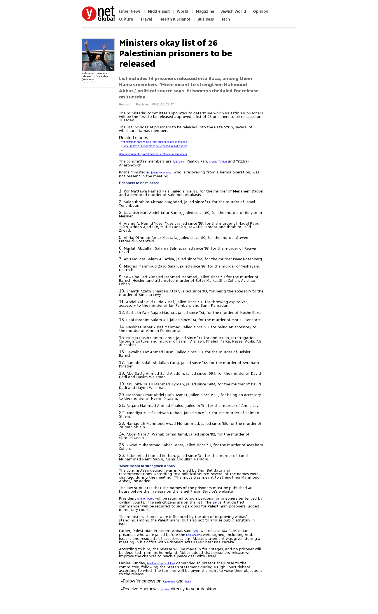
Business (206, 19)
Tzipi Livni (179, 161)
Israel (196, 531)
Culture (126, 19)
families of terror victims (161, 563)
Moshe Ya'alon (218, 161)
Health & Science (174, 19)
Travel (146, 19)
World (183, 11)
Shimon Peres (145, 498)
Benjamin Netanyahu (159, 172)
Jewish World (233, 11)
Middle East (159, 11)
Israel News (130, 11)
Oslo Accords (194, 535)
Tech (225, 19)
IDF (214, 502)
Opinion (260, 11)
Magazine (205, 11)
